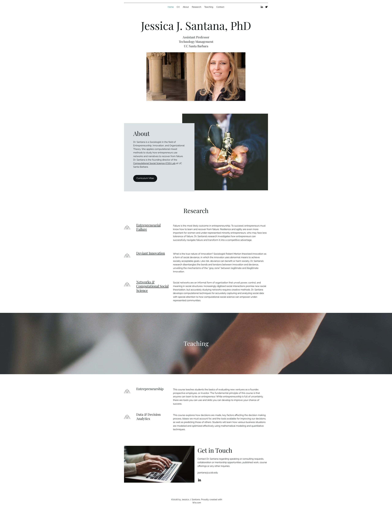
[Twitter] (266, 6)
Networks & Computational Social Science (152, 286)
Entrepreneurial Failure (148, 227)
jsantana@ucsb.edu (208, 472)
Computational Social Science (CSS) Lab (154, 163)
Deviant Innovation (150, 253)
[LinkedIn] (261, 6)
